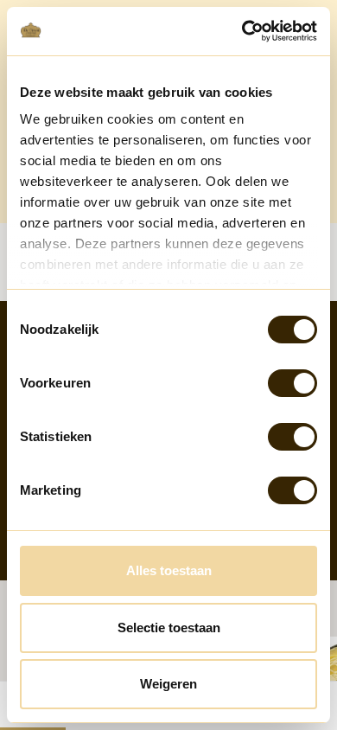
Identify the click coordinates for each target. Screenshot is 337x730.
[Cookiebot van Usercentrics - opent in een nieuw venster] (242, 31)
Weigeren (168, 683)
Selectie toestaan (169, 627)
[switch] (292, 383)
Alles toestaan (169, 570)
